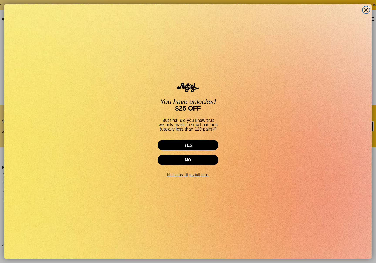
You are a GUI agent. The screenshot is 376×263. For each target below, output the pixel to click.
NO (188, 159)
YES (188, 145)
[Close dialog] (366, 10)
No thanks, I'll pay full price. (188, 175)
